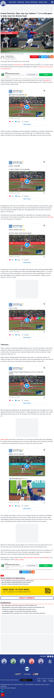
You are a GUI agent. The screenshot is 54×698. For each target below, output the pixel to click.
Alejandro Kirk (47, 80)
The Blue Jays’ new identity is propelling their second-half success (19, 609)
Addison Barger (4, 439)
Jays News (12, 2)
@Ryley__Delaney (19, 559)
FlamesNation (46, 557)
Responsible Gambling (50, 681)
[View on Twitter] (44, 91)
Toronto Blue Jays (19, 65)
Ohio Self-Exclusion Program (8, 688)
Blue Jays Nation (28, 557)
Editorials (20, 2)
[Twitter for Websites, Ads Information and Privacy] (44, 118)
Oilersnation (36, 557)
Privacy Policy (39, 681)
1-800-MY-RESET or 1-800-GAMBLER (24, 684)
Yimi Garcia (50, 217)
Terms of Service (44, 681)
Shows (27, 2)
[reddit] (52, 56)
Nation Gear (43, 2)
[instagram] (50, 656)
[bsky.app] (45, 56)
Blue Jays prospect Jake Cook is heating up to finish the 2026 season (19, 605)
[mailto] (49, 56)
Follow (20, 92)
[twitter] (42, 56)
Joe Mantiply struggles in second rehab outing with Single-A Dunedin (19, 611)
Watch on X (40, 98)
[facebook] (39, 56)
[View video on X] (27, 106)
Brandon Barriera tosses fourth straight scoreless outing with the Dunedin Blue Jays (23, 607)
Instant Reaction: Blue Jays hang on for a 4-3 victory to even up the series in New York (23, 613)
